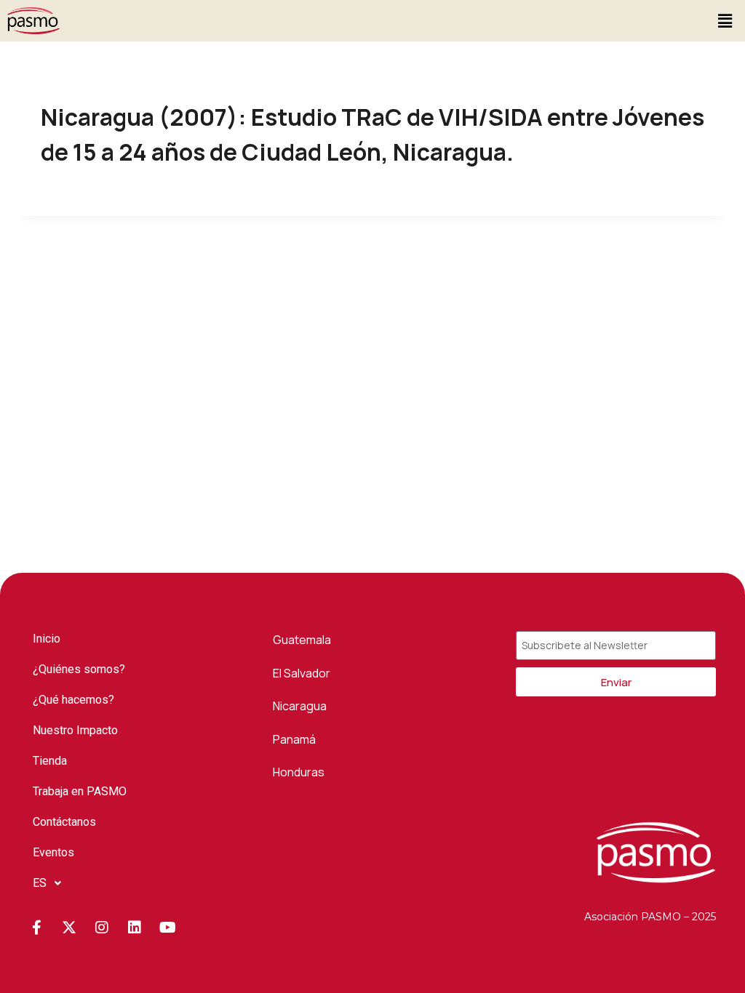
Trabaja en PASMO (80, 791)
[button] (725, 20)
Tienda (50, 761)
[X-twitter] (69, 927)
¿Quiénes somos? (79, 669)
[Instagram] (101, 927)
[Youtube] (167, 927)
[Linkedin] (134, 927)
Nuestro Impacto (75, 730)
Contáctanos (64, 822)
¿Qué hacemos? (73, 700)
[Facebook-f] (36, 927)
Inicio (46, 639)
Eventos (53, 852)
